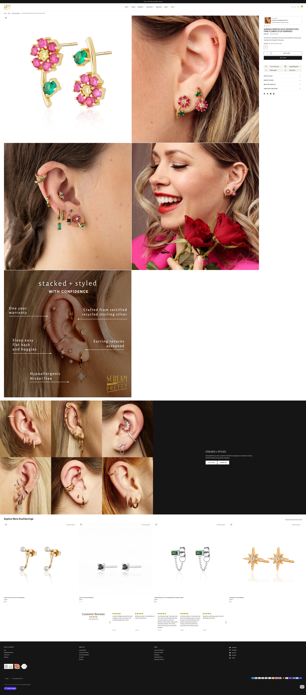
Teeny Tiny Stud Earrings (86, 597)
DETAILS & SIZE (268, 76)
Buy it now (283, 58)
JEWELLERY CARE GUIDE (271, 89)
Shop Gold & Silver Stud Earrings (293, 519)
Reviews (81, 659)
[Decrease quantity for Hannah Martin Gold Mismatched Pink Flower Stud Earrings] (265, 53)
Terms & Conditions (159, 650)
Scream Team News (84, 652)
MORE (155, 647)
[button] (211, 462)
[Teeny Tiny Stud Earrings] (115, 559)
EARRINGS (140, 7)
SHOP (126, 7)
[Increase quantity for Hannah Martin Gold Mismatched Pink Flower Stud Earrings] (269, 53)
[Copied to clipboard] (274, 94)
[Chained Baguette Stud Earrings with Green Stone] (190, 559)
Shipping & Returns (8, 652)
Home (5, 13)
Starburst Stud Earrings (236, 597)
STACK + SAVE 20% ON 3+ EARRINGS (153, 1)
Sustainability (82, 650)
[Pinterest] (268, 94)
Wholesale (156, 655)
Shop (9, 13)
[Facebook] (265, 94)
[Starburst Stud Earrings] (265, 559)
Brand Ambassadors (84, 655)
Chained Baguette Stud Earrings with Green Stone (168, 597)
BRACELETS (159, 7)
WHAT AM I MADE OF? (270, 84)
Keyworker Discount (159, 659)
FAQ (5, 650)
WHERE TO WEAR (268, 80)
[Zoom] (128, 18)
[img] (93, 617)
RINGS (166, 7)
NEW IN (133, 7)
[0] (301, 7)
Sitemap (6, 657)
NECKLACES (149, 7)
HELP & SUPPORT (9, 647)
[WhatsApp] (271, 94)
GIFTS (172, 7)
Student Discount (158, 657)
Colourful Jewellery (16, 13)
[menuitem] (127, 7)
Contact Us (6, 655)
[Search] (294, 7)
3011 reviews (92, 619)
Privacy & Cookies (158, 652)
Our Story (81, 657)
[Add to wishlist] (6, 18)
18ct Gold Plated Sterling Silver (266, 47)
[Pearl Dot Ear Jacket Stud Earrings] (40, 559)
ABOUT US (82, 647)
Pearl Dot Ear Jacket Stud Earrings (14, 597)
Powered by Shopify (26, 684)
